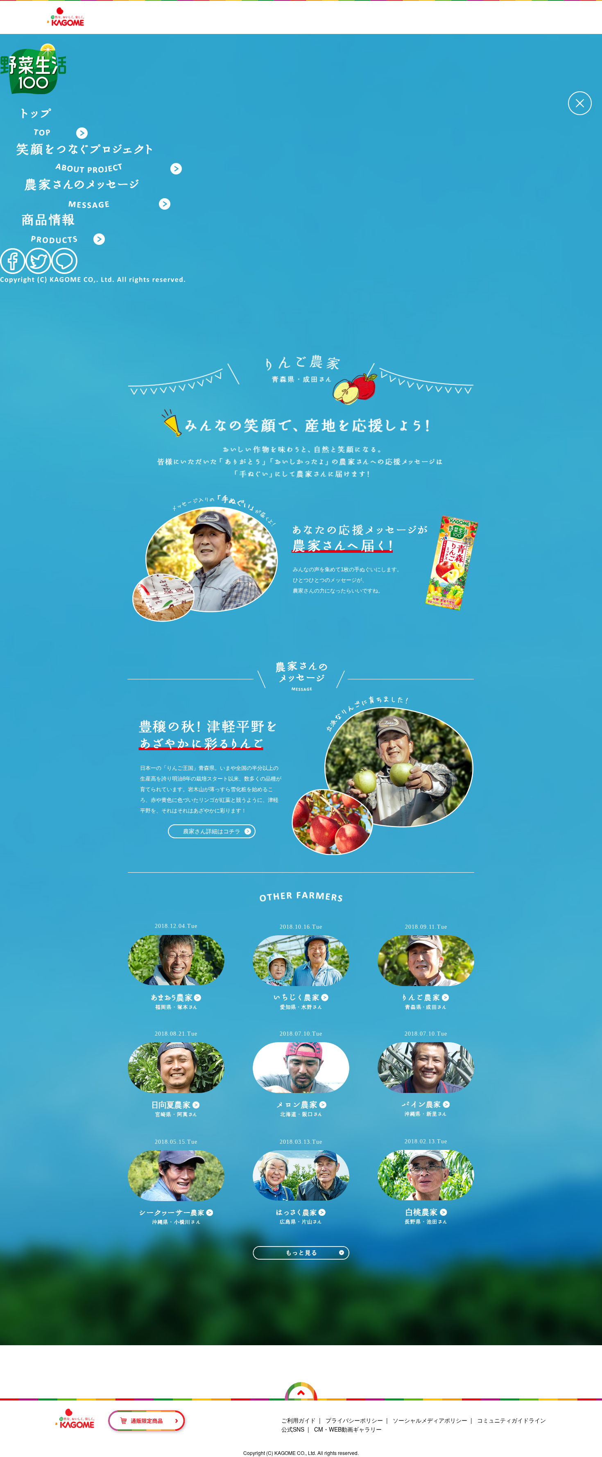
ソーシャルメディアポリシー (430, 1420)
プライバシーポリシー (354, 1420)
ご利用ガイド (298, 1420)
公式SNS (292, 1429)
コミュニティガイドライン (511, 1420)
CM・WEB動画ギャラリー (348, 1429)
